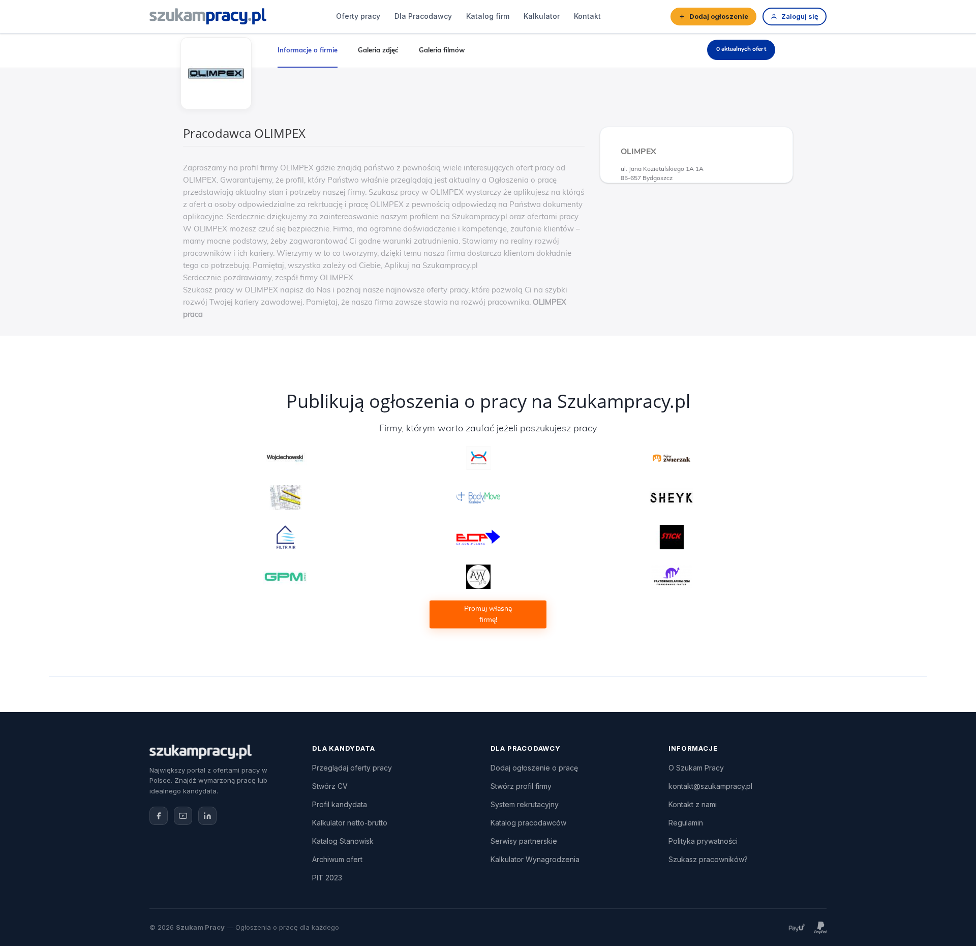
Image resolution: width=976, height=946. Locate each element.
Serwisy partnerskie (524, 841)
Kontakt (587, 16)
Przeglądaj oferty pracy (352, 767)
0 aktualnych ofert (741, 49)
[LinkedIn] (207, 816)
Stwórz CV (330, 786)
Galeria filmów (442, 50)
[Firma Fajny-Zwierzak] (672, 458)
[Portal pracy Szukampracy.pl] (207, 16)
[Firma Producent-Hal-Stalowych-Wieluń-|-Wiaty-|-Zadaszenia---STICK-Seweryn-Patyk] (672, 537)
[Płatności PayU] (796, 927)
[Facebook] (158, 816)
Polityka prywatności (703, 841)
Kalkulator (542, 16)
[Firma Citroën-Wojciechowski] (285, 458)
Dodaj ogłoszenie (718, 16)
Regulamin (685, 822)
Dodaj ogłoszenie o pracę (534, 767)
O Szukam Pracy (696, 767)
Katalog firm (487, 16)
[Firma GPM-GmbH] (285, 577)
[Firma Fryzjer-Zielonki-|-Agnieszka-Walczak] (478, 577)
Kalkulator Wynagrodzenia (535, 859)
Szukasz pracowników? (708, 859)
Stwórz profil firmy (521, 786)
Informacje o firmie (308, 50)
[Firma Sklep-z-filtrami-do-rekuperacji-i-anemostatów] (285, 537)
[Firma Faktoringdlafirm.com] (672, 577)
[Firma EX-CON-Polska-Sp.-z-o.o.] (478, 537)
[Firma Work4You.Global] (478, 458)
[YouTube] (183, 816)
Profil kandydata (339, 804)
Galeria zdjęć (378, 50)
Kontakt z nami (692, 804)
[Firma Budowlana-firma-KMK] (285, 497)
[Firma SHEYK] (672, 497)
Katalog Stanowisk (343, 841)
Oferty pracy (358, 16)
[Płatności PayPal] (820, 927)
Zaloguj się (799, 16)
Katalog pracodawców (528, 822)
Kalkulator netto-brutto (349, 822)
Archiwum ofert (337, 859)
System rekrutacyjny (525, 804)
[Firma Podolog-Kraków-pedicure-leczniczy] (478, 497)
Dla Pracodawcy (423, 16)
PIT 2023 (327, 877)
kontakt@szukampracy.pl (710, 786)
